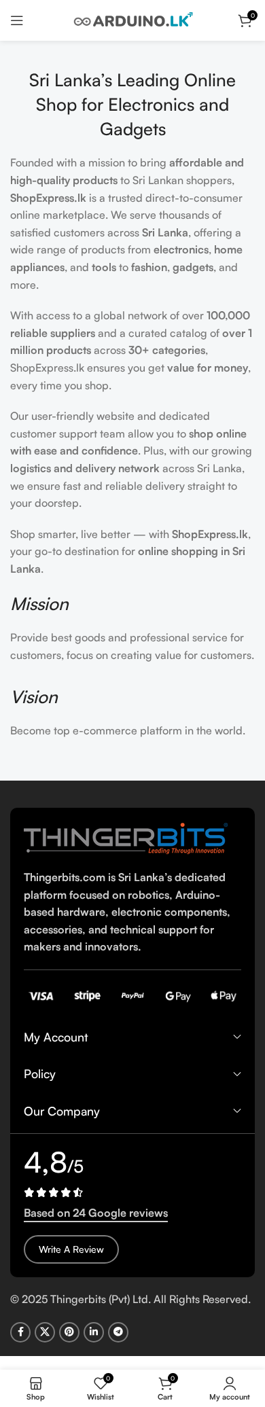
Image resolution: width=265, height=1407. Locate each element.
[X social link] (45, 1332)
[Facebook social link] (20, 1332)
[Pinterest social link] (69, 1332)
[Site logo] (132, 19)
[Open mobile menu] (17, 20)
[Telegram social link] (118, 1332)
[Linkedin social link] (94, 1332)
